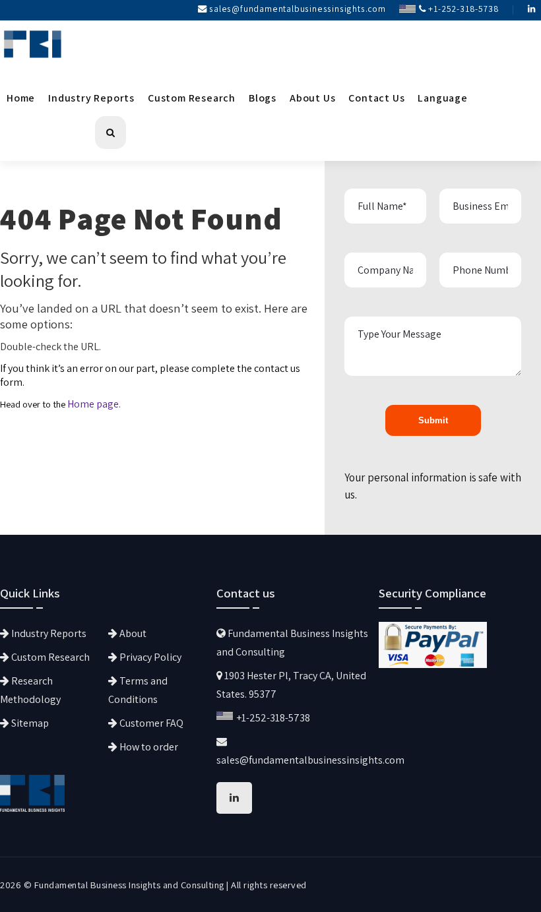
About (131, 633)
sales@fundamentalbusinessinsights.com (297, 9)
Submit (433, 420)
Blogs (262, 98)
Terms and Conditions (138, 690)
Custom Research (192, 98)
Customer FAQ (150, 723)
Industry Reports (91, 98)
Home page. (94, 404)
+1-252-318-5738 (462, 9)
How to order (147, 747)
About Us (312, 98)
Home (21, 98)
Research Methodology (30, 690)
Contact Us (376, 98)
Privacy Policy (149, 657)
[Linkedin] (532, 8)
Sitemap (29, 723)
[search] (110, 132)
